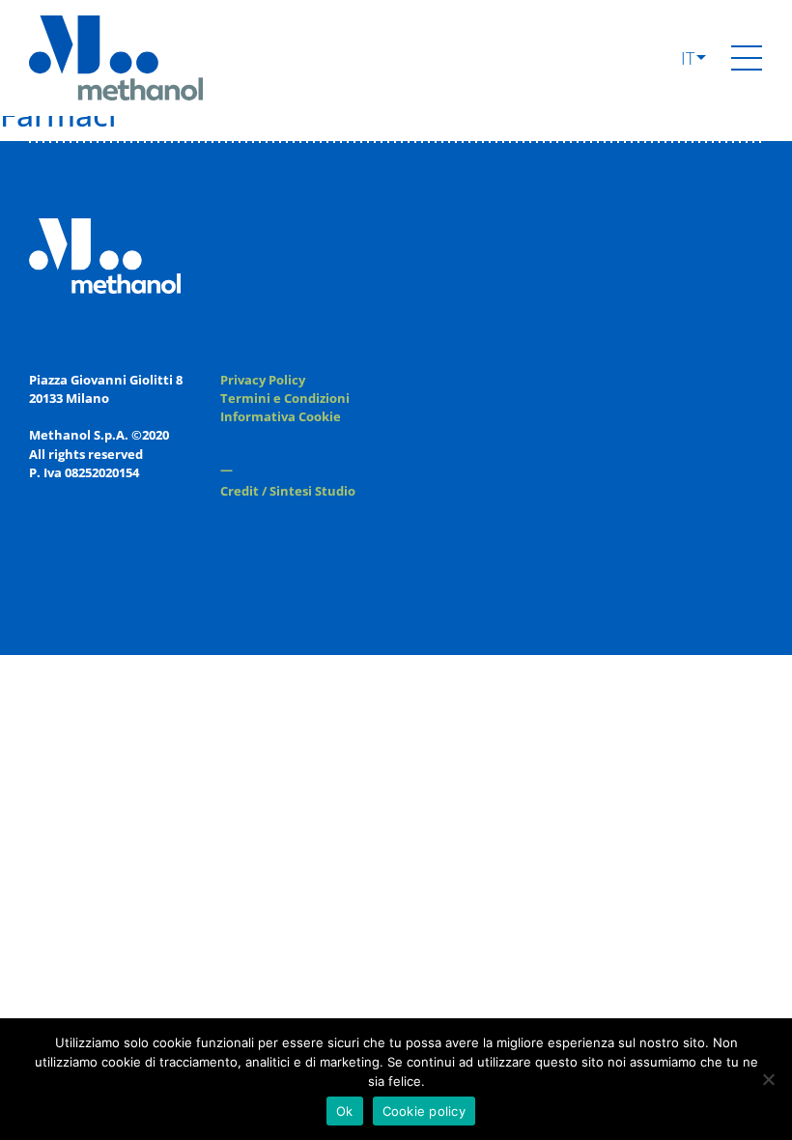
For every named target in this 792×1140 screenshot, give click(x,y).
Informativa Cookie (280, 416)
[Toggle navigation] (746, 57)
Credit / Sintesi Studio (287, 490)
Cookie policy (424, 1111)
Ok (345, 1111)
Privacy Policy (262, 379)
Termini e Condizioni (285, 398)
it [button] (690, 58)
